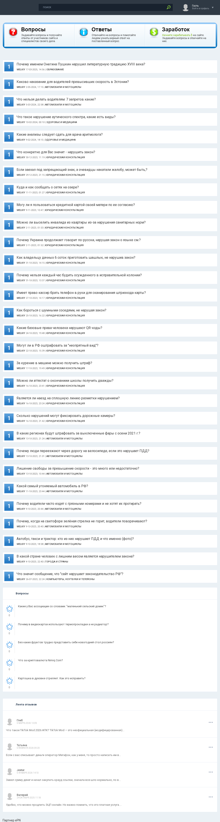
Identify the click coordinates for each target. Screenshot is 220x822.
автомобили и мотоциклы (63, 87)
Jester (20, 770)
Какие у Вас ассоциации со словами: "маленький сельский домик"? (62, 606)
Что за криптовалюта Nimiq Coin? (40, 660)
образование (55, 69)
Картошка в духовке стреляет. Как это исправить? (52, 678)
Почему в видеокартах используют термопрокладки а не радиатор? (63, 624)
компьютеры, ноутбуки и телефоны (70, 579)
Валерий (22, 794)
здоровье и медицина (61, 122)
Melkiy (21, 69)
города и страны (56, 561)
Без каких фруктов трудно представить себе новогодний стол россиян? (66, 642)
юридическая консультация (65, 157)
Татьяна (22, 745)
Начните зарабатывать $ (177, 35)
